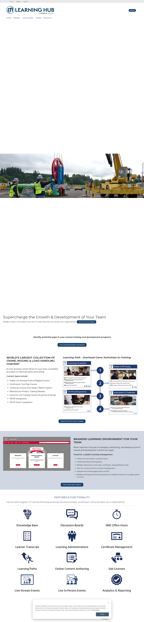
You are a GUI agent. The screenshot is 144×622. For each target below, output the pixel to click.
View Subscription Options (72, 484)
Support (18, 1)
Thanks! (102, 614)
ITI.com (11, 1)
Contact (38, 18)
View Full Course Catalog (86, 322)
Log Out (25, 1)
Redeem (17, 18)
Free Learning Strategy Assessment (72, 345)
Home (9, 18)
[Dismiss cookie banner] (108, 603)
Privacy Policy (95, 610)
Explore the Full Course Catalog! (72, 421)
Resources (47, 18)
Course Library (27, 18)
